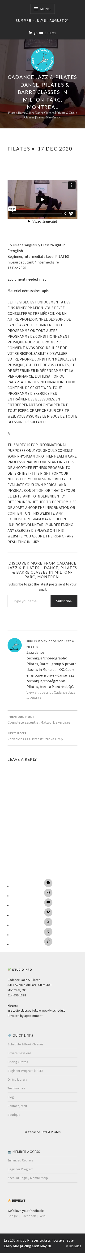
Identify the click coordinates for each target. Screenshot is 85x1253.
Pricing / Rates (18, 1062)
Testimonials (16, 1088)
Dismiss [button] (75, 1245)
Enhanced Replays (20, 1160)
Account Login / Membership (28, 1178)
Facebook (29, 1216)
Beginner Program (20, 1169)
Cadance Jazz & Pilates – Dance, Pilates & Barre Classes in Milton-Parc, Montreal (42, 92)
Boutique (14, 1114)
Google (13, 1216)
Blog (11, 1097)
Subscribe (64, 601)
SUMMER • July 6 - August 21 (42, 20)
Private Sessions (19, 1053)
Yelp (43, 1216)
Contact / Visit (17, 1106)
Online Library (17, 1079)
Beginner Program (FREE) (25, 1070)
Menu (45, 8)
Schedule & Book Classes (25, 1044)
